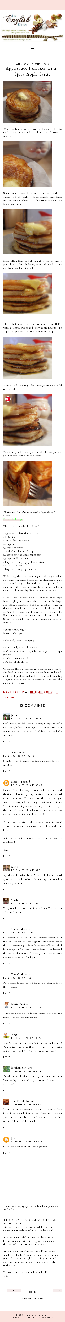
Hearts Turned (20, 781)
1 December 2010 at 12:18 (26, 1007)
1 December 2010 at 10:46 (18, 932)
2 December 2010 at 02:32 (27, 1104)
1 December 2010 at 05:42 (18, 756)
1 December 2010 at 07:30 (26, 870)
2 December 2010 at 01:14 (26, 1071)
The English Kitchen (36, 1315)
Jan (13, 1138)
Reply (6, 741)
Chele (14, 900)
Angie (15, 1034)
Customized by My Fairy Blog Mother (32, 1317)
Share (9, 697)
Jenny (15, 715)
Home (32, 1291)
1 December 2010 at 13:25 (26, 1038)
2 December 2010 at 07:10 (26, 1142)
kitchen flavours (21, 1068)
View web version (32, 1298)
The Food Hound (22, 1101)
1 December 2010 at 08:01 (26, 903)
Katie (14, 866)
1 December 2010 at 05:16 (26, 718)
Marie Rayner (19, 1004)
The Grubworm (21, 929)
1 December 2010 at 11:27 (18, 978)
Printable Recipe (13, 519)
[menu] (4, 5)
